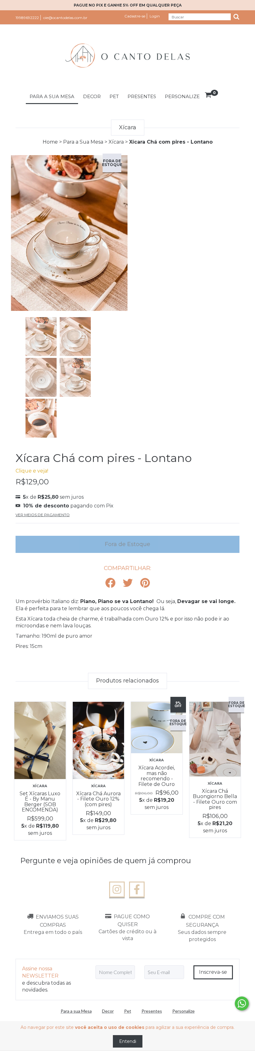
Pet (114, 96)
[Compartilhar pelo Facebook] (110, 583)
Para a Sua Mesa (83, 142)
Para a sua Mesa (52, 96)
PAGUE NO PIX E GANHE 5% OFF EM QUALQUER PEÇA (128, 5)
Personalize (182, 96)
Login (155, 16)
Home (50, 142)
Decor (92, 96)
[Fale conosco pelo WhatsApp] (242, 1003)
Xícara (116, 142)
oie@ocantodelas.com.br (65, 17)
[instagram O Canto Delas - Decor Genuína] (117, 890)
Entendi (127, 1041)
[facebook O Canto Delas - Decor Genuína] (137, 890)
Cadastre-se (134, 16)
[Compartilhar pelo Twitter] (128, 583)
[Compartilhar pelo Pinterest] (145, 583)
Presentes (142, 96)
